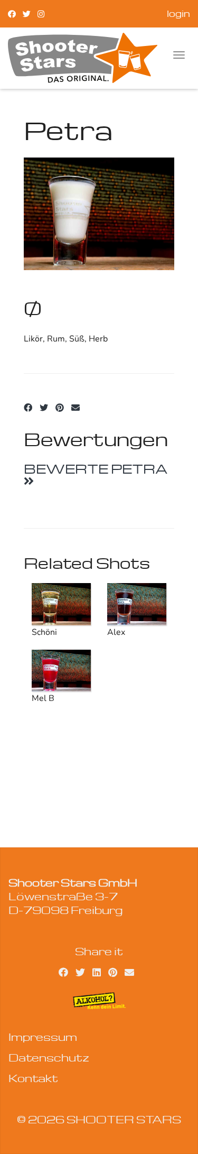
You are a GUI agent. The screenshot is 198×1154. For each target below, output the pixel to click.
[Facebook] (12, 13)
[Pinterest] (59, 408)
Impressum (42, 1037)
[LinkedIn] (96, 971)
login (178, 13)
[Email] (75, 408)
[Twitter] (27, 13)
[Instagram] (40, 13)
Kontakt (33, 1078)
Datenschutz (48, 1057)
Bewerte (95, 468)
